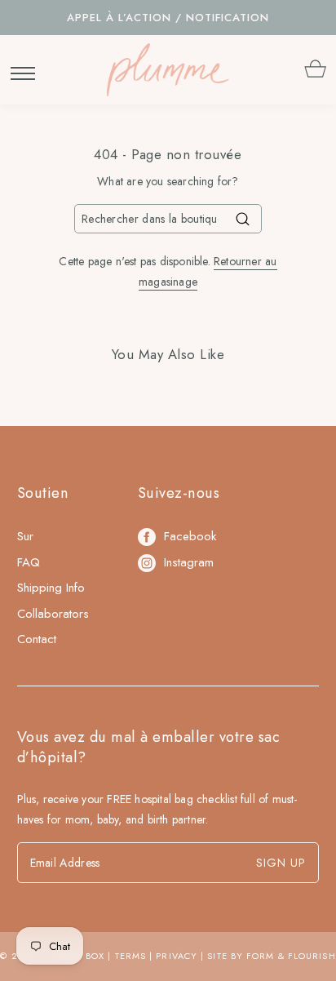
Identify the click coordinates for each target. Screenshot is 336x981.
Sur (25, 536)
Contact (36, 639)
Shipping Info (51, 588)
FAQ (28, 562)
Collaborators (53, 614)
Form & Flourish (291, 955)
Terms (131, 955)
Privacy (176, 955)
